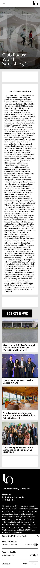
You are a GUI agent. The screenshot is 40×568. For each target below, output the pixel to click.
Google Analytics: (17, 555)
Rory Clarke (16, 91)
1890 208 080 (25, 530)
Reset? (25, 564)
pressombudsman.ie (13, 532)
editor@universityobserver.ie (14, 497)
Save (33, 563)
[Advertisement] (20, 76)
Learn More (6, 564)
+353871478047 (9, 500)
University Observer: (17, 544)
